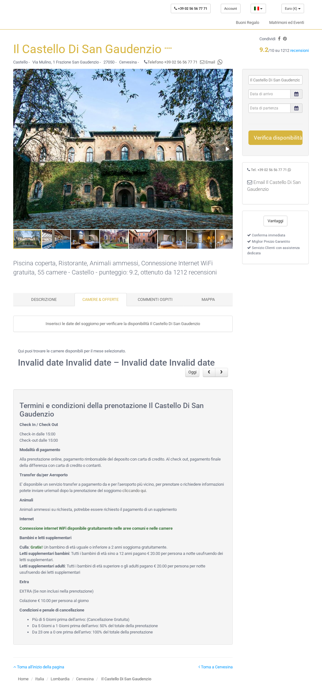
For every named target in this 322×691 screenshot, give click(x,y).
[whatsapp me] (289, 170)
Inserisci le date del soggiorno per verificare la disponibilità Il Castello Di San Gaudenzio (123, 323)
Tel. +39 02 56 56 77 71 (269, 170)
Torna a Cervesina (216, 667)
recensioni (299, 50)
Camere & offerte (100, 299)
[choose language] (258, 8)
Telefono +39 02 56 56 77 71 (172, 62)
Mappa (208, 299)
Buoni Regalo (247, 22)
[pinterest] (285, 38)
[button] (227, 149)
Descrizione (44, 299)
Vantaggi (275, 220)
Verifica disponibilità (278, 138)
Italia (39, 679)
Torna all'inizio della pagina (40, 667)
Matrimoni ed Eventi (286, 22)
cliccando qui (134, 490)
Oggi (192, 372)
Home (23, 679)
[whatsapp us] (220, 62)
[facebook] (279, 38)
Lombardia (60, 679)
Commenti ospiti (155, 299)
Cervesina (85, 679)
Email (209, 62)
